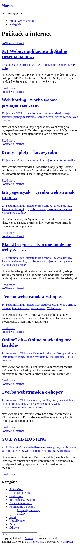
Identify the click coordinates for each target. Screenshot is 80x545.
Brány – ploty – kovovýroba (29, 152)
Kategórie (15, 24)
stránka (22, 403)
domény (36, 113)
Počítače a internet (13, 43)
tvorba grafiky (62, 205)
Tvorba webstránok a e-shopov (32, 392)
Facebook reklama (44, 353)
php (14, 403)
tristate (27, 64)
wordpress (27, 407)
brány (35, 160)
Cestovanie (16, 496)
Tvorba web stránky (14, 209)
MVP (71, 64)
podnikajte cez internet (15, 308)
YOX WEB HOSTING (24, 439)
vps (21, 450)
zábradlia (69, 160)
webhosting (48, 450)
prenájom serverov (24, 117)
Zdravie (14, 527)
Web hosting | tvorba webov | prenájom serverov (30, 102)
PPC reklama (57, 356)
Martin (7, 6)
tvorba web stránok (40, 403)
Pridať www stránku (22, 20)
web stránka (38, 308)
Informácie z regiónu (22, 499)
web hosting (32, 450)
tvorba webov (63, 117)
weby (5, 68)
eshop (71, 304)
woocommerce (11, 407)
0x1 (34, 64)
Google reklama (67, 353)
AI (39, 64)
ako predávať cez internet (50, 304)
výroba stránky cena (59, 209)
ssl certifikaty (9, 450)
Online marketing (36, 356)
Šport (12, 517)
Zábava (13, 524)
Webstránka (54, 308)
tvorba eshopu (43, 205)
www (38, 407)
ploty (59, 160)
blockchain (49, 64)
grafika (46, 400)
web (56, 403)
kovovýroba (47, 160)
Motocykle (23, 492)
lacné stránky (67, 400)
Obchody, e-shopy (28, 510)
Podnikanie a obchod (22, 506)
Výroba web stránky (14, 212)
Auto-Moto (16, 489)
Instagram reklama (13, 356)
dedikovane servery (42, 447)
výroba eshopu (37, 209)
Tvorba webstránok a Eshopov (32, 296)
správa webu (45, 117)
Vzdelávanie (17, 520)
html (54, 400)
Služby (21, 513)
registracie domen (66, 447)
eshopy (62, 64)
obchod (6, 403)
